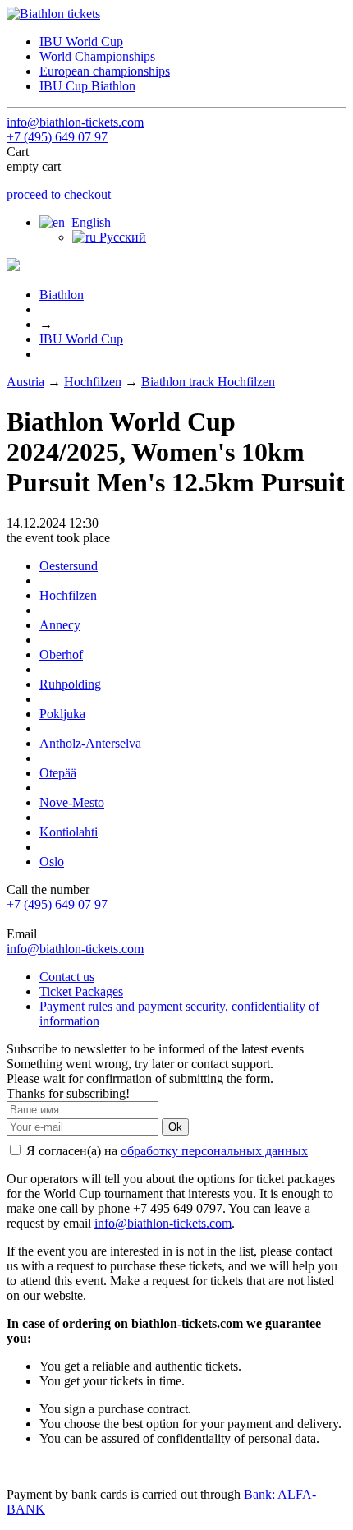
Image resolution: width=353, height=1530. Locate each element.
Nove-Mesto (71, 802)
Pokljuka (62, 714)
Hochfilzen (92, 382)
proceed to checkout (59, 194)
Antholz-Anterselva (90, 743)
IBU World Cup (81, 41)
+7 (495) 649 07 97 (57, 137)
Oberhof (61, 654)
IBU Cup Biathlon (87, 86)
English (88, 222)
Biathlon (61, 295)
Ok (175, 1127)
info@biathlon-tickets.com (75, 122)
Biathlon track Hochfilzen (208, 382)
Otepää (57, 773)
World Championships (97, 56)
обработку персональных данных (214, 1151)
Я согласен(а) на (165, 1151)
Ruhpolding (70, 684)
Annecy (59, 625)
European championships (104, 71)
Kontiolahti (68, 832)
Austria (25, 382)
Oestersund (68, 566)
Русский (121, 237)
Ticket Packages (81, 991)
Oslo (51, 862)
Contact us (66, 977)
